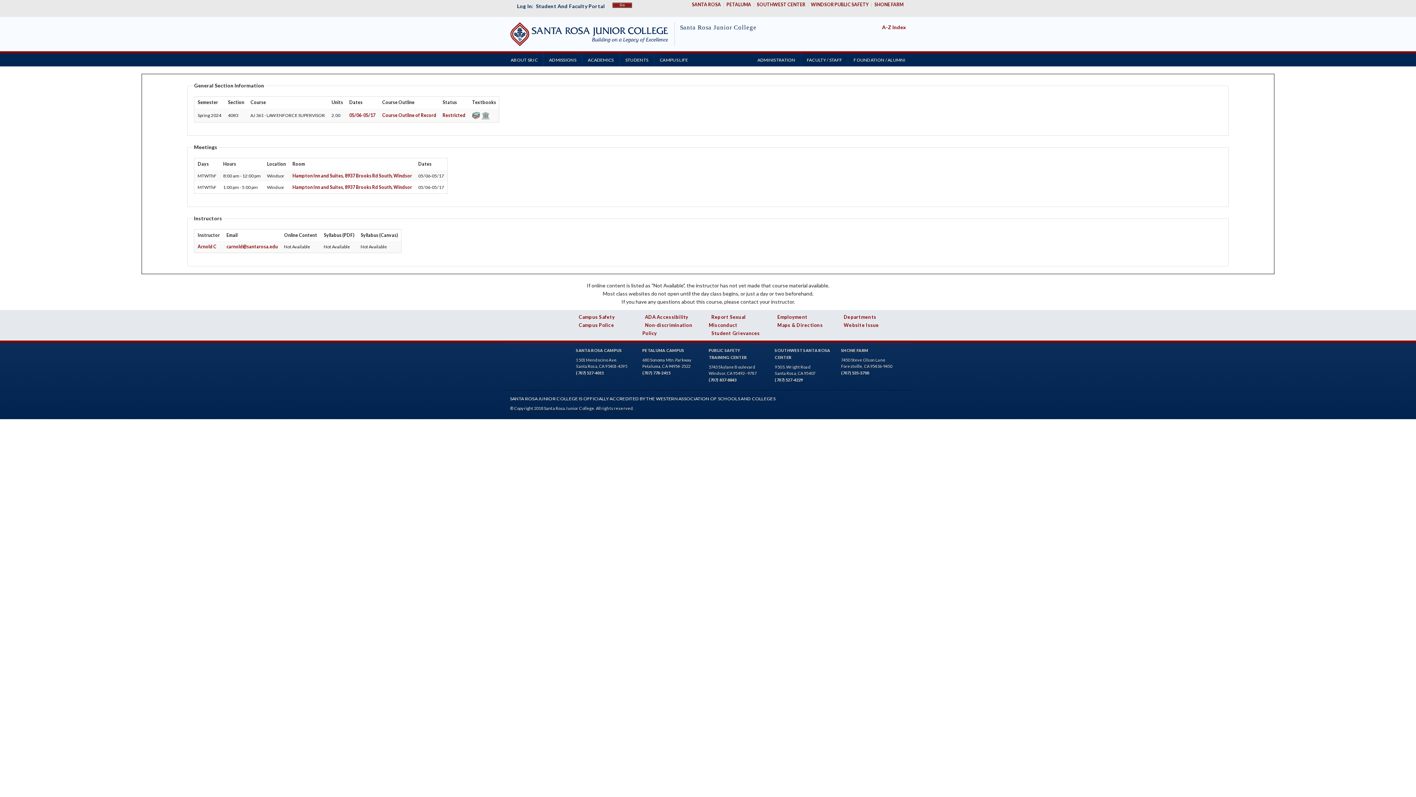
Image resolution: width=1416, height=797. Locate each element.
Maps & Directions (800, 325)
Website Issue (861, 325)
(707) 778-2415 (656, 372)
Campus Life (674, 60)
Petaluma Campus (663, 350)
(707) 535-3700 (855, 372)
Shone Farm (888, 4)
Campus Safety (597, 317)
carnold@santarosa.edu (252, 246)
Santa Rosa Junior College (718, 27)
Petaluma (738, 4)
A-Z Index (894, 27)
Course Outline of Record (409, 115)
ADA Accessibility (666, 317)
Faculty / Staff (825, 60)
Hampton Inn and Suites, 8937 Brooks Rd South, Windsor (352, 176)
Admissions (562, 60)
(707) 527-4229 (789, 379)
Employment (792, 317)
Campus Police (596, 325)
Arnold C (207, 246)
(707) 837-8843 (723, 379)
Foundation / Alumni (879, 60)
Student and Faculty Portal (570, 6)
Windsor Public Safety (840, 4)
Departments (860, 317)
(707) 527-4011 (590, 372)
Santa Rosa (706, 4)
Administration (776, 60)
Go (622, 5)
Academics (601, 60)
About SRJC (524, 60)
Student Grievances (735, 333)
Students (636, 60)
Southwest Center (781, 4)
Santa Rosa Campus (599, 350)
